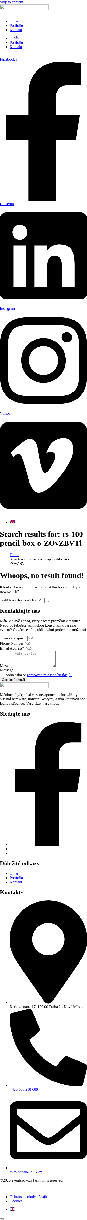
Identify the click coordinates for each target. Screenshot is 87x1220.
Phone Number (12, 643)
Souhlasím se (39, 675)
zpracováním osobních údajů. (49, 675)
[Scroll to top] (2, 1219)
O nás (14, 21)
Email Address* (12, 648)
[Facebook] (48, 844)
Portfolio (16, 25)
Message (7, 666)
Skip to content (11, 2)
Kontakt (16, 30)
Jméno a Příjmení (13, 638)
